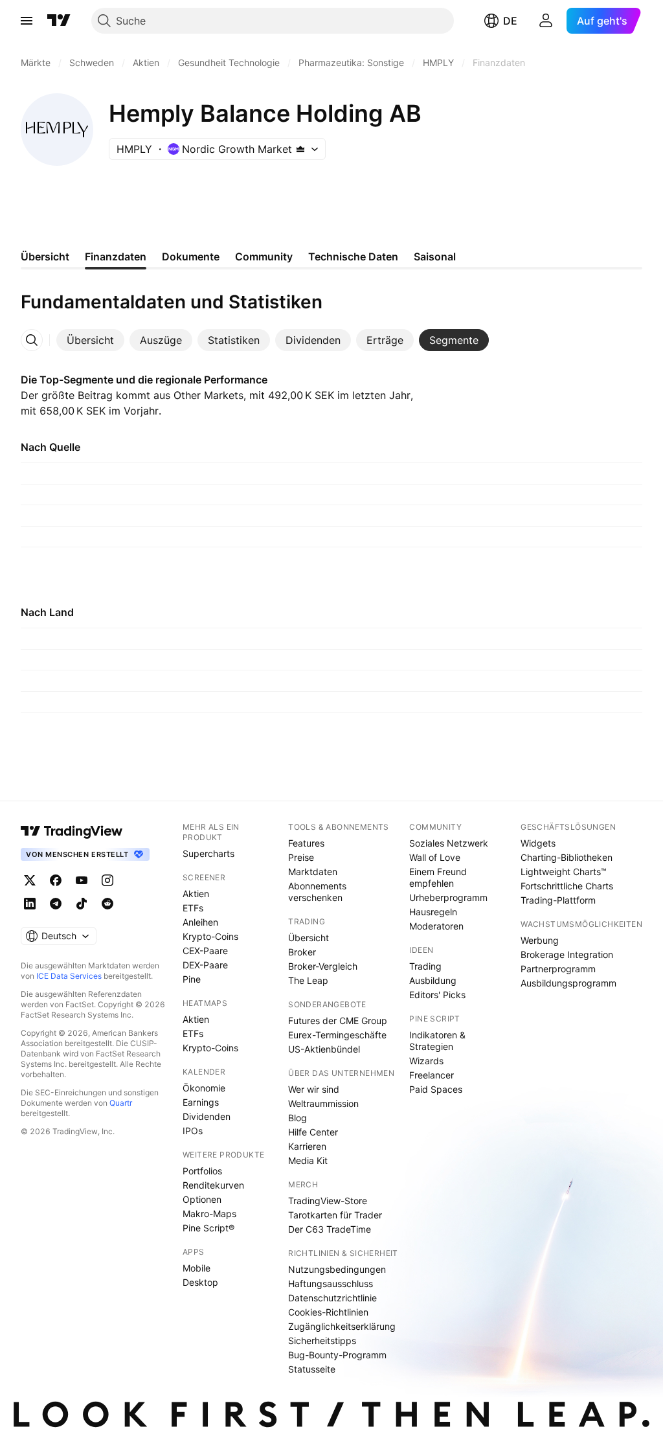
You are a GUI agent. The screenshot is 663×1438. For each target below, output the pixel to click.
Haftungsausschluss (330, 1283)
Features (306, 843)
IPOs (193, 1130)
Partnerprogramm (558, 968)
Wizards (426, 1060)
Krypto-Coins (210, 936)
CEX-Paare (205, 950)
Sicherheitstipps (322, 1340)
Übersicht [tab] (45, 256)
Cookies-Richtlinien (328, 1312)
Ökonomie (204, 1087)
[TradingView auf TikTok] (82, 904)
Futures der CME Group (337, 1020)
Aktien (196, 893)
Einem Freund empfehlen (438, 877)
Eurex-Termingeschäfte (337, 1034)
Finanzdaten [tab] (115, 256)
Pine (192, 979)
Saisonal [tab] (435, 256)
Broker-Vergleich (322, 966)
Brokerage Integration (567, 954)
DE (510, 20)
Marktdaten (312, 871)
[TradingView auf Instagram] (107, 880)
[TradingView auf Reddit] (107, 904)
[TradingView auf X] (30, 880)
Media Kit (308, 1160)
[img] (300, 149)
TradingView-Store (327, 1200)
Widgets (538, 843)
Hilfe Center (313, 1131)
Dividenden (206, 1116)
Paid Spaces (435, 1089)
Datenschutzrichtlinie (332, 1297)
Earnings (201, 1102)
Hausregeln (433, 911)
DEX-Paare (205, 964)
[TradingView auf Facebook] (56, 880)
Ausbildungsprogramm (568, 982)
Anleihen (200, 922)
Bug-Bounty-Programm (337, 1354)
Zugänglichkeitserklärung (342, 1326)
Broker (302, 951)
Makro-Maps (209, 1213)
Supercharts (208, 853)
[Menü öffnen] (26, 21)
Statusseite (311, 1369)
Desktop (200, 1282)
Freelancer (431, 1074)
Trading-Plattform (558, 900)
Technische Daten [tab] (353, 256)
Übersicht (308, 937)
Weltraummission (323, 1103)
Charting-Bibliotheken (566, 857)
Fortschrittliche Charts (567, 885)
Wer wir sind (313, 1089)
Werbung (540, 940)
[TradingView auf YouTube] (82, 880)
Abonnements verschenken (317, 891)
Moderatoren (436, 925)
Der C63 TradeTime (329, 1229)
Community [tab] (264, 256)
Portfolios (202, 1170)
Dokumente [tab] (190, 256)
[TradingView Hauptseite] (59, 21)
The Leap (308, 980)
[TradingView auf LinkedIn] (30, 904)
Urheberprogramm (448, 897)
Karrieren (307, 1146)
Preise (301, 857)
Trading (425, 966)
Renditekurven (213, 1185)
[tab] (90, 340)
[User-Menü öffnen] (546, 21)
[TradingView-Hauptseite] (72, 831)
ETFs (193, 907)
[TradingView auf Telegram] (56, 904)
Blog (297, 1117)
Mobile (196, 1267)
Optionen (202, 1199)
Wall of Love (434, 857)
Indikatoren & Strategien (437, 1040)
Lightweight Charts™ (564, 871)
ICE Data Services (69, 976)
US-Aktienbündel (324, 1049)
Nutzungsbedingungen (337, 1269)
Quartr (120, 1103)
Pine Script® (208, 1227)
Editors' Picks (437, 994)
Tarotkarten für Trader (335, 1214)
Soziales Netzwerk (448, 843)
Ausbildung (432, 980)
